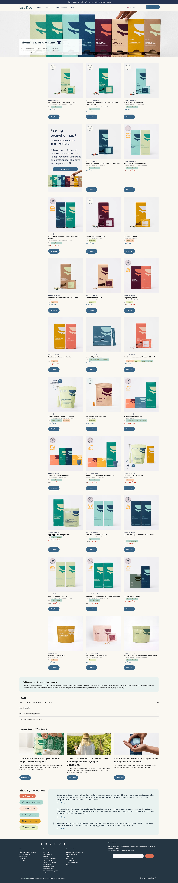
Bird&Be (26, 878)
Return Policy (70, 858)
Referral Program (48, 869)
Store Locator (47, 854)
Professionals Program (50, 871)
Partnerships (47, 864)
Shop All (22, 860)
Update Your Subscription (74, 852)
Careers (45, 856)
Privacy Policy (47, 860)
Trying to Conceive (33, 802)
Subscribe (149, 856)
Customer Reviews (72, 862)
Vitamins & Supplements (27, 852)
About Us (46, 852)
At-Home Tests (31, 821)
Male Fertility (30, 828)
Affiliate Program (48, 867)
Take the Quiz (152, 7)
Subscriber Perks (71, 854)
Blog (67, 864)
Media (45, 873)
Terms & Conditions (49, 858)
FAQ (67, 856)
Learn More (25, 778)
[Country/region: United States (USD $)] (129, 7)
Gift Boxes (22, 858)
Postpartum (30, 808)
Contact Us (70, 860)
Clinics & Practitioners (50, 862)
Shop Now (54, 117)
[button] (38, 7)
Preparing (29, 796)
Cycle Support (31, 815)
